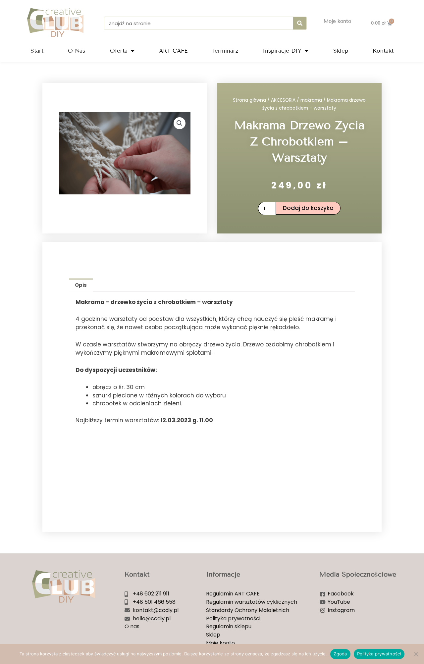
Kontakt (383, 50)
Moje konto (337, 21)
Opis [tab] (81, 284)
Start (36, 50)
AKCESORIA (283, 100)
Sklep (340, 50)
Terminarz (225, 50)
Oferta (119, 50)
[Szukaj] (299, 23)
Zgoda (340, 653)
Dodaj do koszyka (308, 208)
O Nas (76, 50)
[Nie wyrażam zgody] (415, 654)
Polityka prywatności (379, 653)
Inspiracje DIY (282, 50)
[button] (180, 123)
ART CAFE (173, 50)
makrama (311, 100)
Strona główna (249, 100)
